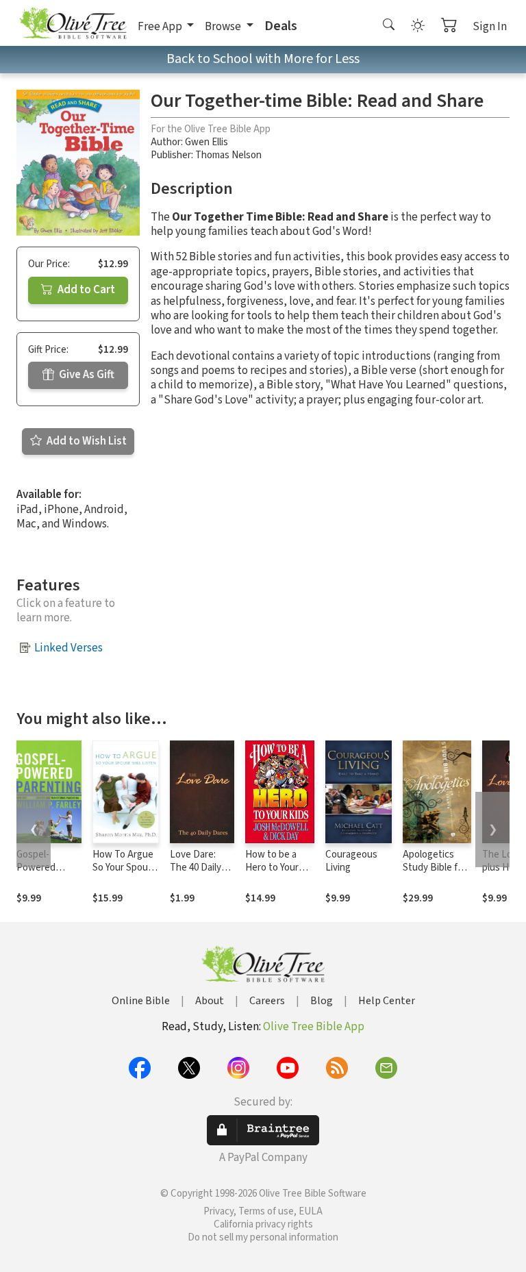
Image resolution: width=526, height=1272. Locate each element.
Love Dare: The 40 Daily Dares (195, 867)
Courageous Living (351, 861)
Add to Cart (85, 290)
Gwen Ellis (206, 142)
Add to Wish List (86, 441)
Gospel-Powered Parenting (37, 867)
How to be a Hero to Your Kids (272, 867)
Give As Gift (85, 374)
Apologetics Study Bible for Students (434, 867)
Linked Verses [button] (68, 648)
